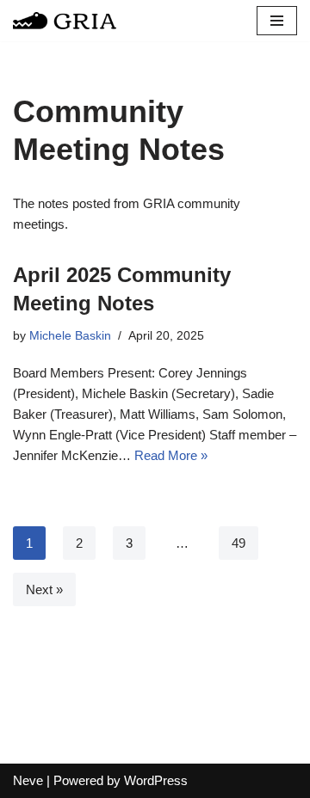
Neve (28, 780)
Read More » (171, 455)
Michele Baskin (70, 335)
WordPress (156, 780)
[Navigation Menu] (277, 20)
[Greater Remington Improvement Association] (64, 20)
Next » (44, 589)
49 (238, 543)
